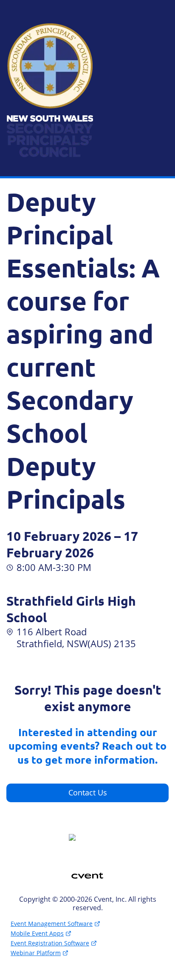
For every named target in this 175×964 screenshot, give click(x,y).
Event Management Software (52, 924)
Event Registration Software (50, 943)
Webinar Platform (36, 953)
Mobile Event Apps (37, 933)
